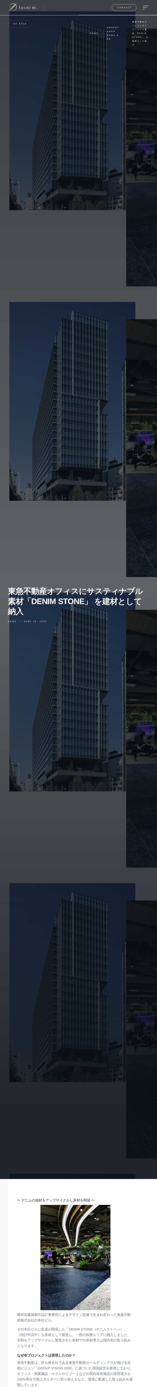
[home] (23, 7)
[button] (144, 7)
